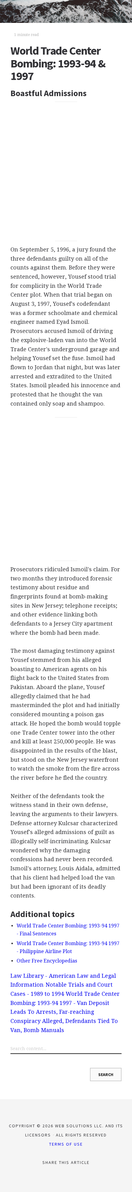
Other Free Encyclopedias (47, 961)
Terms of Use (66, 1144)
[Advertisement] (66, 171)
